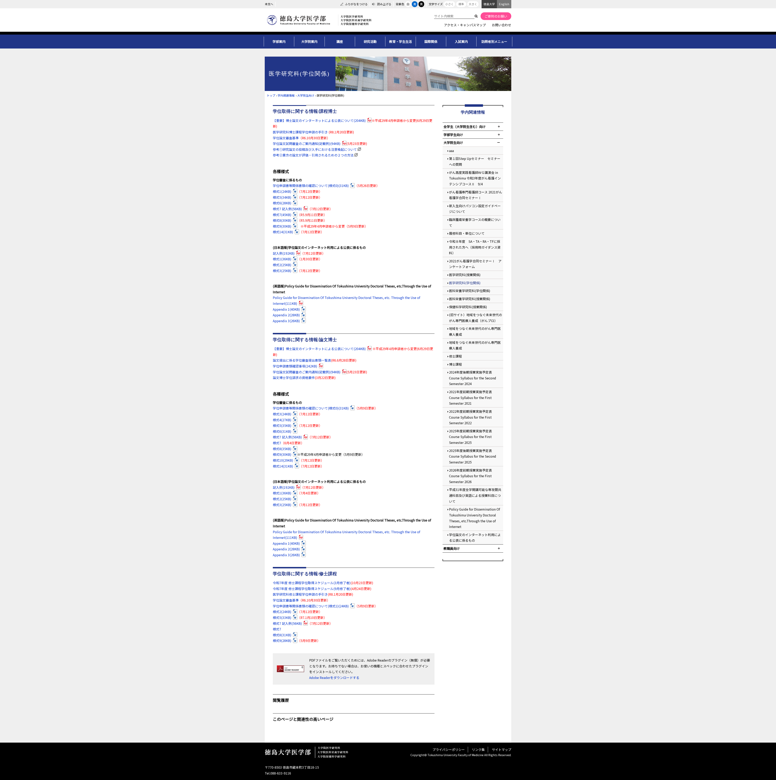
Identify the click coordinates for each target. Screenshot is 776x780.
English (504, 4)
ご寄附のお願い (496, 16)
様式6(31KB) (282, 431)
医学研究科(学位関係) (465, 282)
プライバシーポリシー (448, 749)
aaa (451, 150)
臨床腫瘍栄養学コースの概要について (475, 222)
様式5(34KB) (282, 197)
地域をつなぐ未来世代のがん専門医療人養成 (475, 331)
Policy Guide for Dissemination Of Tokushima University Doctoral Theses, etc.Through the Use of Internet (474, 518)
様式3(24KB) (282, 414)
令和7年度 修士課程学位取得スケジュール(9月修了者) (312, 588)
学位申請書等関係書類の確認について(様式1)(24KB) (311, 606)
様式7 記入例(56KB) (287, 208)
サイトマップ (501, 749)
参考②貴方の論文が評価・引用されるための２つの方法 (313, 155)
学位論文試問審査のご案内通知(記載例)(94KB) (307, 143)
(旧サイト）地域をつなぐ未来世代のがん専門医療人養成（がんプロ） (475, 317)
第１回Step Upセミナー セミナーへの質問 (474, 161)
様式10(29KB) (283, 460)
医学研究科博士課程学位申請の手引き (300, 132)
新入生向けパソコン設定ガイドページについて (475, 208)
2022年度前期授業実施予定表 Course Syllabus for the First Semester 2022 (472, 417)
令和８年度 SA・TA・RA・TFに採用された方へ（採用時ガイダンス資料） (475, 247)
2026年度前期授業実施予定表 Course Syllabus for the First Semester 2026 (472, 476)
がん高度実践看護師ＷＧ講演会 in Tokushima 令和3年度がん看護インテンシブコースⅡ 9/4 (475, 178)
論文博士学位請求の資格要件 (294, 377)
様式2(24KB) (282, 611)
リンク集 (478, 749)
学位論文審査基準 (286, 137)
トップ (271, 95)
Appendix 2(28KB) (286, 314)
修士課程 (455, 356)
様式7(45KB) (282, 214)
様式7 (277, 442)
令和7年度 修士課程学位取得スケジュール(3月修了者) (312, 582)
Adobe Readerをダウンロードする (334, 677)
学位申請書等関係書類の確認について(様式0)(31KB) (311, 185)
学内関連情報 (286, 95)
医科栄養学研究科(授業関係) (469, 298)
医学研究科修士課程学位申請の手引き (300, 594)
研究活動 (370, 41)
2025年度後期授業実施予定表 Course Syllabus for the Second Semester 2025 (472, 456)
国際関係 (430, 41)
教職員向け (452, 548)
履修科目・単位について (467, 233)
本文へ (269, 4)
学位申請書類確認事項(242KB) (295, 366)
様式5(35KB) (282, 425)
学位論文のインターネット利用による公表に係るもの (475, 537)
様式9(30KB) (282, 226)
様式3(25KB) (282, 270)
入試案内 (461, 41)
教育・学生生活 (400, 41)
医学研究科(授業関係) (465, 274)
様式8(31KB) (282, 634)
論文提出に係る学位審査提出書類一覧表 (302, 360)
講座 (339, 41)
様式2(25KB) (282, 264)
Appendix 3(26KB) (286, 320)
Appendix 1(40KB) (286, 309)
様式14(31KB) (283, 231)
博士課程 (455, 364)
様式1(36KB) (282, 258)
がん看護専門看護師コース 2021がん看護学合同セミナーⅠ (475, 195)
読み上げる (384, 4)
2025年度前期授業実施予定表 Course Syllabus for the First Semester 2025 (472, 437)
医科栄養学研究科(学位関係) (469, 290)
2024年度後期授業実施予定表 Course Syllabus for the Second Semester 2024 (472, 378)
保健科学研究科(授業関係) (468, 306)
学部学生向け (453, 134)
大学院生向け (305, 95)
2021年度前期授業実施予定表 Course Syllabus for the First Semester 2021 (472, 397)
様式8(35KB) (282, 448)
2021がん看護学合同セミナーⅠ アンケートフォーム (475, 264)
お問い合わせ (501, 24)
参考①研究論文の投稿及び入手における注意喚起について (315, 149)
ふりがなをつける (356, 4)
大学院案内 (309, 41)
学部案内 (279, 41)
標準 (461, 4)
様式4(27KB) (282, 419)
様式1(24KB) (282, 191)
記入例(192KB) (284, 253)
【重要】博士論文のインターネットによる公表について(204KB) (319, 120)
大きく (473, 4)
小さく (449, 4)
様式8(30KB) (282, 220)
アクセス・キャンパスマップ (465, 24)
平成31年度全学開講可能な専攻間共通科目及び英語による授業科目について (475, 495)
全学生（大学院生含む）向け (465, 126)
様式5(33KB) (282, 617)
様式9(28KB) (282, 640)
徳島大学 (489, 4)
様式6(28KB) (282, 203)
